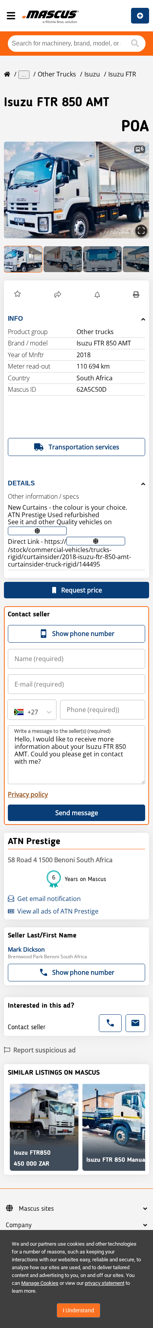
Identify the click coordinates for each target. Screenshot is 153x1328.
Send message (76, 812)
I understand (78, 1310)
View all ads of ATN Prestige (57, 911)
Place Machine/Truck (140, 16)
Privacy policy (28, 794)
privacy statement (104, 1283)
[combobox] (15, 712)
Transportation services (84, 447)
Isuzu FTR (122, 74)
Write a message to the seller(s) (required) (62, 730)
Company (18, 1225)
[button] (76, 190)
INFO (15, 318)
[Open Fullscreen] (141, 230)
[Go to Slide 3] (102, 259)
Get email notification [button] (49, 898)
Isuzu (92, 74)
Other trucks (57, 74)
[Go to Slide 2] (63, 259)
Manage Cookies (39, 1283)
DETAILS (21, 483)
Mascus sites (36, 1208)
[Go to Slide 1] (23, 259)
